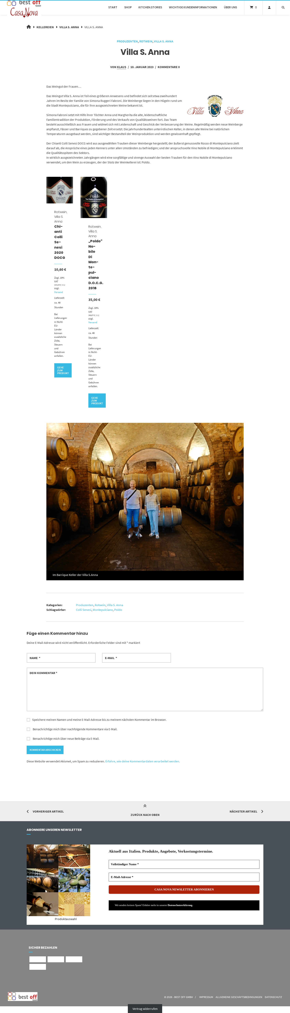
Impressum (206, 997)
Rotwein (145, 41)
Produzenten (127, 41)
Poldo (118, 610)
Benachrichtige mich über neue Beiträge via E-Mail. (66, 739)
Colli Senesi (83, 610)
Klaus (121, 67)
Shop (128, 7)
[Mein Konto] (269, 7)
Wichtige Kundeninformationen (193, 7)
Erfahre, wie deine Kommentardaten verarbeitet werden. (142, 761)
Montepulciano (103, 610)
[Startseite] (24, 7)
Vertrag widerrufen (145, 1009)
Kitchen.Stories (150, 7)
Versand (58, 292)
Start (112, 7)
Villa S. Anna (69, 27)
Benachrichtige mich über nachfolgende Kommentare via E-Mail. (75, 729)
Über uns (230, 7)
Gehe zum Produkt (63, 370)
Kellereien (45, 27)
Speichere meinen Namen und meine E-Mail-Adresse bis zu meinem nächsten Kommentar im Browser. (99, 720)
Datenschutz (273, 997)
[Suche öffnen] (283, 7)
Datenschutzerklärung (180, 905)
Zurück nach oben (145, 815)
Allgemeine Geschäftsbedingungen (239, 997)
